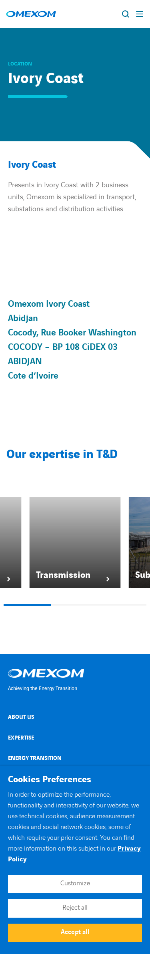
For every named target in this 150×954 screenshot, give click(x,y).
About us (21, 717)
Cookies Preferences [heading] (49, 779)
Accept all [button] (75, 932)
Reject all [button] (75, 907)
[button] (27, 605)
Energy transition (35, 758)
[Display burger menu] (140, 14)
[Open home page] (31, 14)
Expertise (21, 737)
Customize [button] (75, 883)
